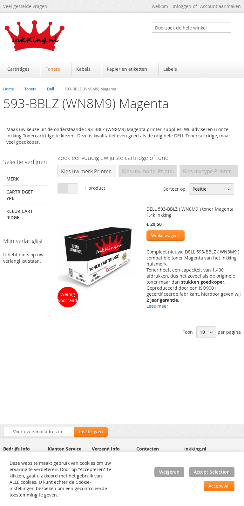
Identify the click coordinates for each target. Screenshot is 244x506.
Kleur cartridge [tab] (19, 214)
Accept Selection (212, 472)
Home (8, 88)
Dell (50, 88)
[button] (190, 235)
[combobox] (191, 28)
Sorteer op (174, 189)
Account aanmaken (220, 6)
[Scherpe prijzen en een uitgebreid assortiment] (35, 35)
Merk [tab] (12, 179)
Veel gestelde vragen (25, 6)
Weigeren (169, 472)
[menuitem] (21, 69)
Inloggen (182, 6)
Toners (30, 88)
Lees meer (157, 306)
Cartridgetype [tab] (19, 195)
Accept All (219, 486)
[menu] (122, 69)
